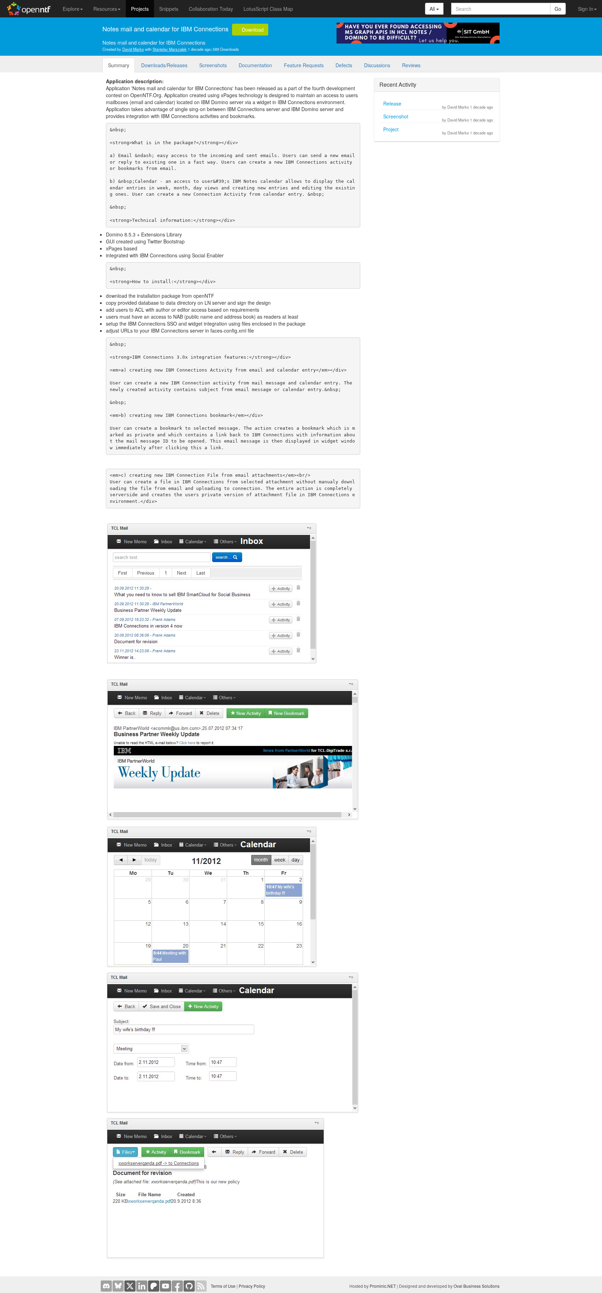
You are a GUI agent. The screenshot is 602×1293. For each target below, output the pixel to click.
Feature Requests (304, 65)
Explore (71, 8)
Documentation (255, 65)
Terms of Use (223, 1286)
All (433, 8)
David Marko (133, 49)
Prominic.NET (383, 1286)
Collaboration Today (211, 8)
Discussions (377, 65)
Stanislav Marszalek (170, 49)
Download (252, 29)
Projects (140, 8)
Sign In (585, 8)
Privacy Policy (252, 1286)
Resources (105, 8)
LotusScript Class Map (268, 8)
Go (558, 8)
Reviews (411, 65)
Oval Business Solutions (477, 1286)
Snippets (168, 8)
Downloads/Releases (164, 65)
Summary (118, 65)
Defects (343, 65)
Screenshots (213, 65)
